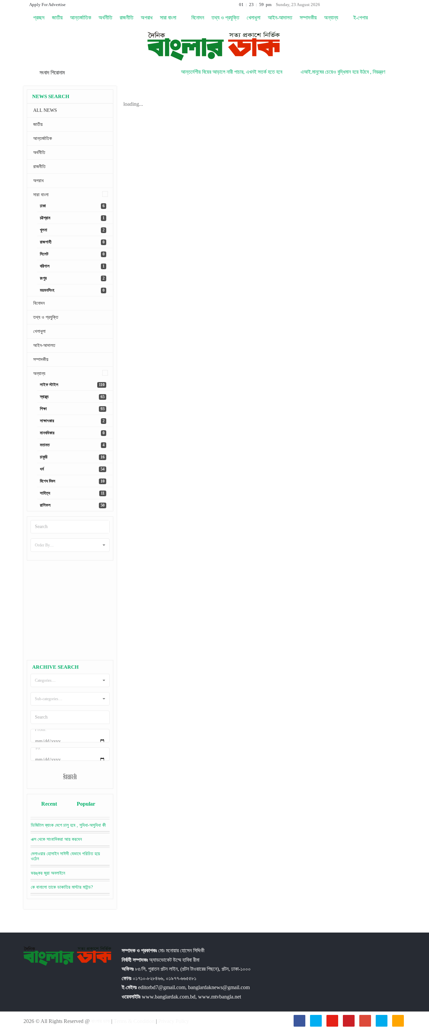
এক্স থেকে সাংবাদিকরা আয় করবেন (56, 839)
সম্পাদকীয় (308, 17)
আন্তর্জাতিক (80, 17)
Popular (86, 804)
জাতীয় (57, 17)
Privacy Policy (173, 1021)
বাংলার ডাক (101, 1021)
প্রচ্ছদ (38, 17)
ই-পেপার (360, 17)
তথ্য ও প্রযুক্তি (225, 17)
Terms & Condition (135, 1021)
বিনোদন (197, 17)
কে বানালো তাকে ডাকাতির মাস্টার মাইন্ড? (62, 887)
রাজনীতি (126, 17)
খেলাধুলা (253, 17)
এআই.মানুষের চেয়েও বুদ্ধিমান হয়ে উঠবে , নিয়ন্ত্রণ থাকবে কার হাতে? (347, 72)
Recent (49, 804)
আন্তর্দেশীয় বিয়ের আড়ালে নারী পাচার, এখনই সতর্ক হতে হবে (220, 72)
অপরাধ (146, 17)
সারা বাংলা (169, 17)
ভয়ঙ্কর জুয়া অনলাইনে (48, 873)
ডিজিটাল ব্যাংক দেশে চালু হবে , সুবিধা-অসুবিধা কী (68, 825)
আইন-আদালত (280, 17)
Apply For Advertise (47, 4)
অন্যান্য (332, 17)
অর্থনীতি (105, 17)
